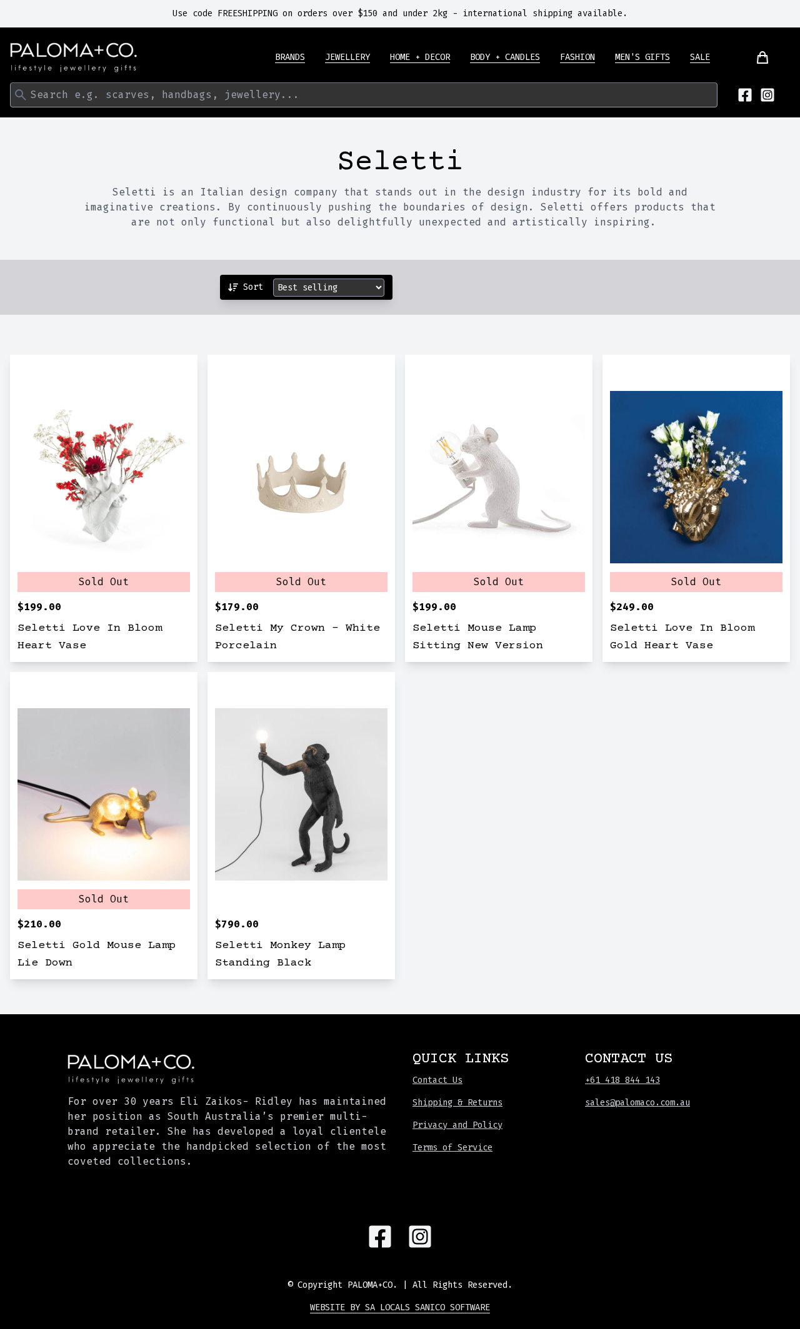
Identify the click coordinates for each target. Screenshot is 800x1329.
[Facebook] (745, 94)
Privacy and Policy (457, 1125)
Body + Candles (505, 57)
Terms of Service (452, 1147)
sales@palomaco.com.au (637, 1102)
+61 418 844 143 (622, 1080)
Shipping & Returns (457, 1102)
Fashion (577, 57)
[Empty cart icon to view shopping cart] (755, 57)
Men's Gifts (642, 57)
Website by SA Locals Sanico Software (400, 1307)
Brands (290, 57)
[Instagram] (767, 94)
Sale (700, 57)
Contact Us (437, 1080)
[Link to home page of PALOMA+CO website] (74, 57)
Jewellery (347, 57)
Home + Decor (420, 57)
